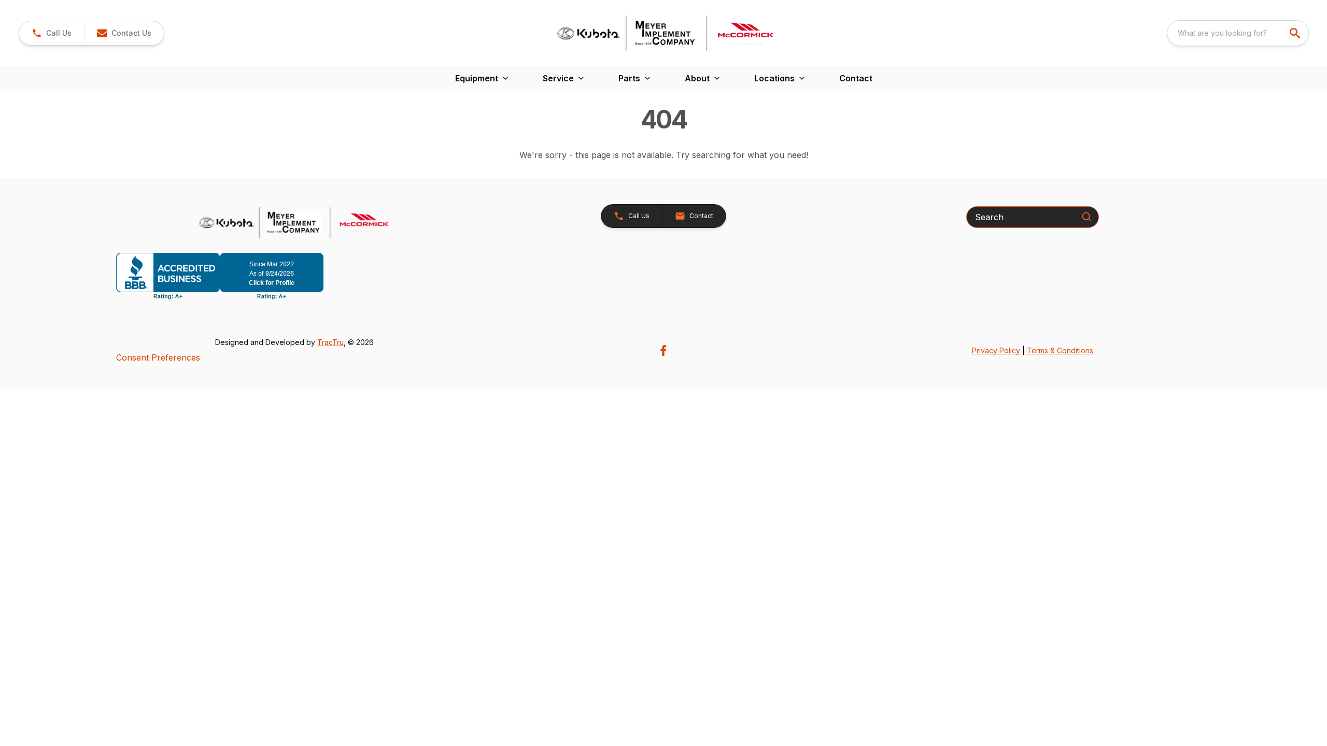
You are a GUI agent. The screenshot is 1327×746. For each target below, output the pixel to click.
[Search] (1086, 216)
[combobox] (1237, 33)
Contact (855, 78)
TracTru (330, 342)
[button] (51, 33)
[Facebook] (663, 350)
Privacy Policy (996, 350)
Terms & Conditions (1060, 350)
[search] (1295, 33)
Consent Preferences (158, 357)
